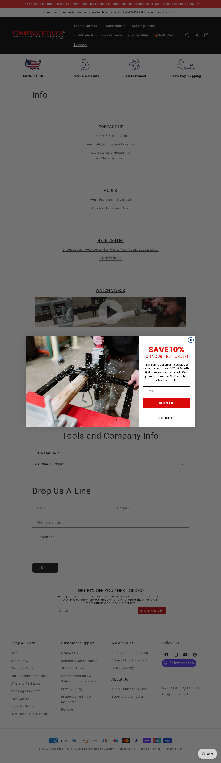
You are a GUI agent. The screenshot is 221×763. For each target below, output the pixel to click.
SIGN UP (167, 403)
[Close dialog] (191, 340)
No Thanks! (166, 418)
